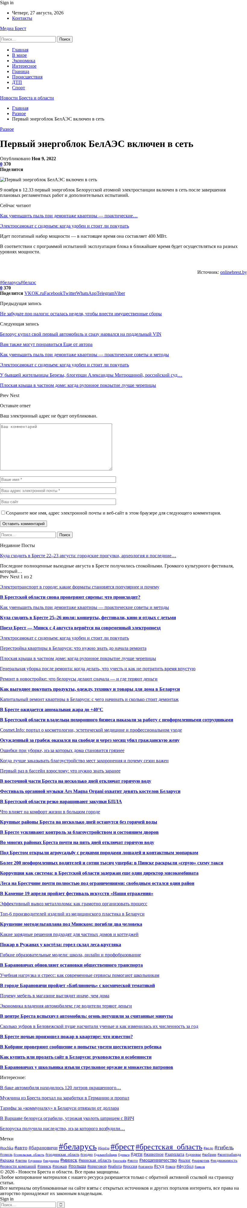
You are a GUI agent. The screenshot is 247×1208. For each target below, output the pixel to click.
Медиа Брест (13, 28)
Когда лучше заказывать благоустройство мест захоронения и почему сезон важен (84, 760)
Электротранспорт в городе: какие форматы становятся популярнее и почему (79, 586)
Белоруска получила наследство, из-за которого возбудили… (62, 1128)
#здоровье (193, 1154)
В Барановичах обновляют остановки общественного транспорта (71, 965)
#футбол (185, 1166)
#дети (136, 1154)
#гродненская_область (62, 1154)
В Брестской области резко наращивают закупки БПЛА (61, 801)
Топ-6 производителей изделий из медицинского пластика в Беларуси (72, 913)
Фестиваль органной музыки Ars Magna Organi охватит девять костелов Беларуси (90, 791)
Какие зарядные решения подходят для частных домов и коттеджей (69, 934)
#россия (130, 1166)
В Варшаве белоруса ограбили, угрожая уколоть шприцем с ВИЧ (67, 1118)
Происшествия (27, 76)
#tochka (6, 1148)
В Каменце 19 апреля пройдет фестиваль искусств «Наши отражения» (76, 893)
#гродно (86, 1155)
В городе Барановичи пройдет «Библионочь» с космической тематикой (77, 985)
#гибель (224, 1147)
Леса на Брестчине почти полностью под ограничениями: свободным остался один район (97, 883)
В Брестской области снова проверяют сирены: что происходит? (70, 597)
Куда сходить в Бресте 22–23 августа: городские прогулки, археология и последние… (88, 555)
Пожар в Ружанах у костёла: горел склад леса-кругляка (60, 944)
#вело (208, 1148)
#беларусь (10, 282)
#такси (170, 1166)
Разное (7, 129)
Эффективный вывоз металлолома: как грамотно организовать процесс (73, 903)
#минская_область (95, 1160)
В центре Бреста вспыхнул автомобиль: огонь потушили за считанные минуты (86, 1016)
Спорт (18, 87)
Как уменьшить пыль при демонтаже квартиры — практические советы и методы (84, 607)
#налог (184, 1160)
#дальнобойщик (105, 1154)
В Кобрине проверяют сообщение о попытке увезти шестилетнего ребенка (80, 1046)
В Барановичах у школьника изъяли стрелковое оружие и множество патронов (86, 1067)
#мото (132, 1160)
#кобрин (209, 1154)
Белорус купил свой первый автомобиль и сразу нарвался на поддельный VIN (80, 334)
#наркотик (200, 1160)
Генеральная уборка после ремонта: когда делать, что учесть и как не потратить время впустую (97, 668)
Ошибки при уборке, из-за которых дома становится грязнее (62, 750)
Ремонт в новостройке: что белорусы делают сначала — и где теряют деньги (79, 678)
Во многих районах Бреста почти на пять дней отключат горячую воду (77, 842)
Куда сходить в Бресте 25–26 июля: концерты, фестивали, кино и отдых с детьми (88, 617)
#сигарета (145, 1167)
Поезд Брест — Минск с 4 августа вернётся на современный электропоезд (80, 627)
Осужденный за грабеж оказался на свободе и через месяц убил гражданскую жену (90, 740)
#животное (154, 1154)
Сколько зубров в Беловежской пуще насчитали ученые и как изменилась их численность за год (99, 1026)
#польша (77, 1166)
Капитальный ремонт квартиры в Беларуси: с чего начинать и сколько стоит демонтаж (89, 699)
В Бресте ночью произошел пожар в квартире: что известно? (66, 1036)
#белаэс (28, 282)
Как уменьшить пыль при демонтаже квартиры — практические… (69, 215)
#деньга (124, 1154)
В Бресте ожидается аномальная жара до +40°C (51, 709)
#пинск (44, 1166)
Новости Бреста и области (27, 97)
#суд (159, 1166)
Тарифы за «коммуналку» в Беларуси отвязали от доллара (59, 1108)
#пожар (59, 1166)
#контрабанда (229, 1154)
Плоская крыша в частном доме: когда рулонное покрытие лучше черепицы (78, 658)
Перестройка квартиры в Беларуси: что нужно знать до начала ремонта (73, 648)
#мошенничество (158, 1160)
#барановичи (43, 1148)
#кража (7, 1160)
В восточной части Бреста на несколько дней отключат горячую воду (75, 781)
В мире (19, 55)
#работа (115, 1166)
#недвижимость (224, 1160)
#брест (122, 1146)
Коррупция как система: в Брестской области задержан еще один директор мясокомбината (99, 873)
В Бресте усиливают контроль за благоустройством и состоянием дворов (79, 832)
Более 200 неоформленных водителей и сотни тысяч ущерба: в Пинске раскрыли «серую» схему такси (111, 862)
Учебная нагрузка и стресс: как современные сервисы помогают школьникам (79, 975)
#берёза (103, 1148)
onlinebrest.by (233, 272)
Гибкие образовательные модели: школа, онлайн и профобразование (70, 954)
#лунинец (35, 1160)
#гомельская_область (29, 1154)
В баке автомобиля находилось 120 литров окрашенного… (60, 1087)
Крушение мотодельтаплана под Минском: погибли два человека (71, 924)
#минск (68, 1160)
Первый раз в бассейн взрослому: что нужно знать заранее (60, 770)
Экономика (23, 60)
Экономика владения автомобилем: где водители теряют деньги (66, 1005)
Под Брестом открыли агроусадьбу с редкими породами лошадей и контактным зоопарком (99, 852)
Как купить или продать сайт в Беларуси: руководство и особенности (76, 1057)
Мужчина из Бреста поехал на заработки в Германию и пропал (64, 1097)
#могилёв (119, 1160)
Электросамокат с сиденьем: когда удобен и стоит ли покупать (64, 225)
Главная (20, 49)
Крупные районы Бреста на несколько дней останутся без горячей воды (78, 821)
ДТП (17, 82)
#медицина (51, 1160)
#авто (20, 1148)
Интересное (24, 66)
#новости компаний (18, 1166)
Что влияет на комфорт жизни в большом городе (50, 811)
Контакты (22, 18)
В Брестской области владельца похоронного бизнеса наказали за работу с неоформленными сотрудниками (116, 719)
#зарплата (174, 1154)
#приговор (97, 1166)
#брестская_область (169, 1146)
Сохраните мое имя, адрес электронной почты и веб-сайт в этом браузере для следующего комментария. (113, 512)
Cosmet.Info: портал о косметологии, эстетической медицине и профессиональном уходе (91, 729)
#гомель (6, 1154)
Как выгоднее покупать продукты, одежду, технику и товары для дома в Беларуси (90, 689)
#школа (200, 1166)
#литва (21, 1160)
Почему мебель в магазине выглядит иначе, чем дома (54, 995)
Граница (20, 71)
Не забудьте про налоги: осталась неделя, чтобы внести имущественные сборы (81, 313)
